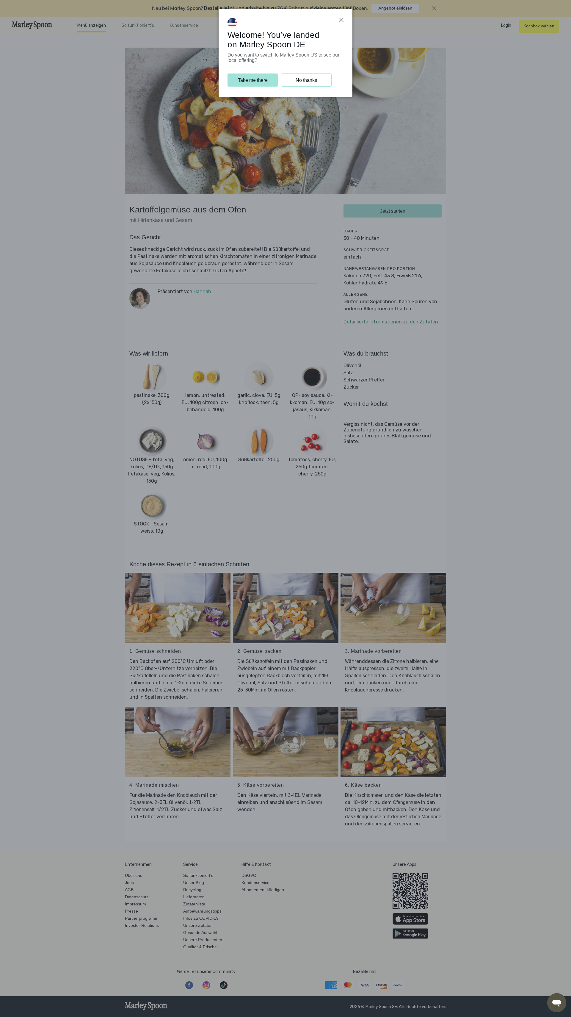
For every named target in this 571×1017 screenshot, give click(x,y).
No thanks (306, 80)
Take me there (253, 80)
